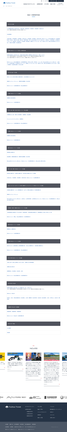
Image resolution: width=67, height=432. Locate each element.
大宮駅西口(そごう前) (10, 114)
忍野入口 (11, 39)
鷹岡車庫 (30, 297)
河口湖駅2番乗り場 (24, 61)
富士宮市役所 (35, 297)
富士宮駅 (18, 271)
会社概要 (6, 424)
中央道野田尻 (14, 38)
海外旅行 (39, 414)
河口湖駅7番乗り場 (31, 160)
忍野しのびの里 (16, 39)
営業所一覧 (11, 424)
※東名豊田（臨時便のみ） (39, 245)
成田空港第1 (19, 311)
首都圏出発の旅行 (30, 411)
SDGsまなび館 (20, 64)
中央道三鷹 (22, 28)
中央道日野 (36, 28)
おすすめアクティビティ (29, 406)
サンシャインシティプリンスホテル (13, 118)
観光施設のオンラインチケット (56, 409)
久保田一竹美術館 (12, 42)
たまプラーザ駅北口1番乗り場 (29, 189)
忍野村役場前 (26, 39)
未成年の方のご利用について (19, 426)
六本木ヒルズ (29, 287)
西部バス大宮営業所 (18, 114)
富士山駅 (15, 315)
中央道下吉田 (39, 38)
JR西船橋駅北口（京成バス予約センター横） (44, 212)
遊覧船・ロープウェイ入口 (35, 41)
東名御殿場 (9, 156)
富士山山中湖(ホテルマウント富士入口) (38, 39)
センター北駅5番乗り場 (19, 189)
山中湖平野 (19, 41)
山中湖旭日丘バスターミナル (20, 63)
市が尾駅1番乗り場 (37, 189)
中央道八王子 (41, 28)
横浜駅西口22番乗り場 (10, 152)
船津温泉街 (28, 41)
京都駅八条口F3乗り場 (10, 266)
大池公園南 (23, 41)
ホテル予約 (46, 4)
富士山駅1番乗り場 (52, 38)
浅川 (41, 41)
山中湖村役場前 (11, 63)
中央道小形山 (24, 38)
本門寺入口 (52, 297)
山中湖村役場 (52, 39)
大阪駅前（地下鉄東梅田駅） (29, 262)
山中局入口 (47, 39)
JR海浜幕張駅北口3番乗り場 (11, 212)
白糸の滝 (56, 297)
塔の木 (12, 297)
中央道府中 (32, 28)
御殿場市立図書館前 (22, 81)
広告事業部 (7, 426)
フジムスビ (60, 4)
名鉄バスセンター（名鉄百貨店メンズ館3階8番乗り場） (16, 245)
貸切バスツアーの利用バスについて (11, 429)
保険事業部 (34, 424)
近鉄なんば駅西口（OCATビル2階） (18, 262)
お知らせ (51, 412)
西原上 (15, 216)
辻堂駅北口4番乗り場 (18, 173)
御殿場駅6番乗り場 (15, 156)
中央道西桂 (34, 38)
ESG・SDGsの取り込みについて (30, 426)
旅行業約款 (22, 424)
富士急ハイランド (45, 38)
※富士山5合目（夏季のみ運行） (40, 160)
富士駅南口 (14, 271)
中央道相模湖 (9, 34)
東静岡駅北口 (9, 271)
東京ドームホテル (42, 54)
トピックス (52, 414)
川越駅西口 (24, 114)
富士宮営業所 (44, 297)
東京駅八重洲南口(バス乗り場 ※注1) (13, 54)
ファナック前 (40, 61)
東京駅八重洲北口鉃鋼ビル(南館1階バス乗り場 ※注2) (29, 54)
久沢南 (27, 297)
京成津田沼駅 (25, 212)
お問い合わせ (53, 0)
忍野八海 (21, 39)
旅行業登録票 (16, 424)
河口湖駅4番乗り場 (17, 233)
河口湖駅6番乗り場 (52, 198)
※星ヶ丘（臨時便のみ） (30, 245)
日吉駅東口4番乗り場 (10, 189)
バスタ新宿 (9, 328)
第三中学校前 (19, 212)
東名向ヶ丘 (9, 293)
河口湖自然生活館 (14, 64)
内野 (30, 39)
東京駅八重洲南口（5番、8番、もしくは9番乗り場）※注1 (16, 287)
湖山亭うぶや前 (45, 41)
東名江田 (13, 293)
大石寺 (22, 271)
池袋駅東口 (21, 118)
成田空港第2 (14, 311)
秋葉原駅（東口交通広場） (11, 97)
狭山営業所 (29, 114)
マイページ (60, 0)
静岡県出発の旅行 (30, 415)
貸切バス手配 (40, 417)
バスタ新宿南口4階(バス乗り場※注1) (13, 28)
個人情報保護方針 (28, 424)
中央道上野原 (9, 38)
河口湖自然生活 (18, 42)
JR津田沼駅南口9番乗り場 (32, 212)
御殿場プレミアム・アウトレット (12, 81)
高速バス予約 (52, 4)
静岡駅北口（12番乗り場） (11, 229)
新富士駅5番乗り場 (17, 297)
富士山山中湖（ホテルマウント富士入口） (14, 160)
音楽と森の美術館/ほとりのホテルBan (50, 63)
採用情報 (11, 426)
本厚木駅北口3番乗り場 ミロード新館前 (29, 173)
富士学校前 (28, 81)
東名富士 (8, 297)
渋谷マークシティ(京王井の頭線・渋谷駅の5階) (15, 76)
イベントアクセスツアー (42, 412)
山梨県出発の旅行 (30, 413)
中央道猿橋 (19, 38)
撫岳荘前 (14, 41)
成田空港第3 (9, 311)
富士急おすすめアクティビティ (29, 4)
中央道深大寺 (27, 28)
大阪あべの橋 (9, 262)
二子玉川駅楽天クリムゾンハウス (28, 76)
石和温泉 (8, 332)
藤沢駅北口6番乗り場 (10, 173)
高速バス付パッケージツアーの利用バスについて (26, 429)
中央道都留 (29, 38)
